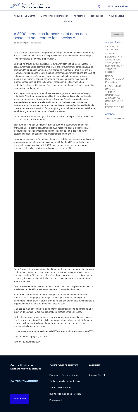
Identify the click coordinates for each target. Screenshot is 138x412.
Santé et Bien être (98, 375)
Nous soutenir (116, 15)
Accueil (18, 15)
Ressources (96, 15)
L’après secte (56, 400)
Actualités (79, 15)
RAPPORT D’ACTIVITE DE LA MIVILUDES (114, 79)
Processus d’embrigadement (64, 375)
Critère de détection (60, 387)
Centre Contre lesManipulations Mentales (25, 367)
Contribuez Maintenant (24, 381)
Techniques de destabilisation (65, 381)
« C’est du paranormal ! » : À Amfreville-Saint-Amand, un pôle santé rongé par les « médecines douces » (114, 62)
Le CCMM (30, 15)
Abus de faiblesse (33, 43)
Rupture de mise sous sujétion (65, 393)
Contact (69, 21)
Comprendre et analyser (54, 15)
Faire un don (20, 398)
